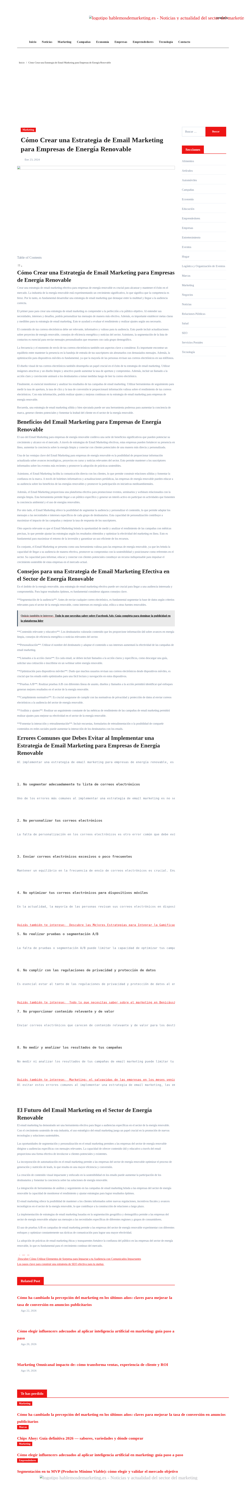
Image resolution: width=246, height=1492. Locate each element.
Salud (185, 323)
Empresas (121, 41)
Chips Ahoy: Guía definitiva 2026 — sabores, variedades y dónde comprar (80, 1438)
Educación (188, 208)
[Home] (22, 42)
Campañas (84, 41)
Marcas (186, 275)
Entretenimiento (191, 237)
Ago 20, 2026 (29, 1344)
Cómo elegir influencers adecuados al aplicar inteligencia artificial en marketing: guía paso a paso (100, 1455)
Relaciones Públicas (193, 313)
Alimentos (188, 161)
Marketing (64, 41)
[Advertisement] (123, 91)
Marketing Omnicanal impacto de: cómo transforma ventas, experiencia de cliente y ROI (92, 1364)
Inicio (32, 41)
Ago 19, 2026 (29, 1370)
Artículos (187, 170)
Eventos (186, 247)
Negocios (187, 294)
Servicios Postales (192, 342)
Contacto (184, 41)
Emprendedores (143, 41)
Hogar (185, 256)
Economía (102, 41)
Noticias (47, 41)
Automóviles (189, 180)
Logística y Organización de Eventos (203, 266)
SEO (185, 332)
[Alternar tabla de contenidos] (20, 266)
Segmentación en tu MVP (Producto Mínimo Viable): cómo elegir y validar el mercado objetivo (97, 1471)
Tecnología (166, 41)
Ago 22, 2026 (29, 1310)
